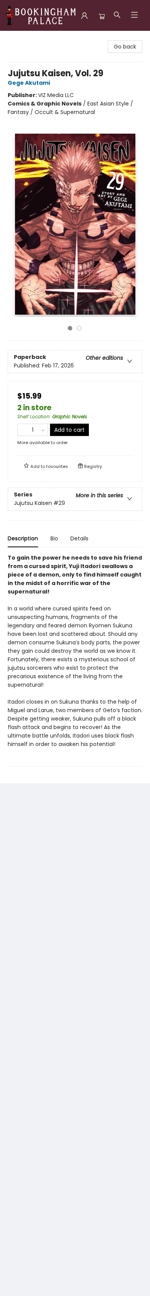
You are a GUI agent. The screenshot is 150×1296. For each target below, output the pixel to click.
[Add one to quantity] (43, 430)
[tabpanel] (75, 659)
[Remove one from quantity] (22, 430)
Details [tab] (79, 538)
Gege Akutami (29, 83)
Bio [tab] (54, 538)
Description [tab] (23, 538)
